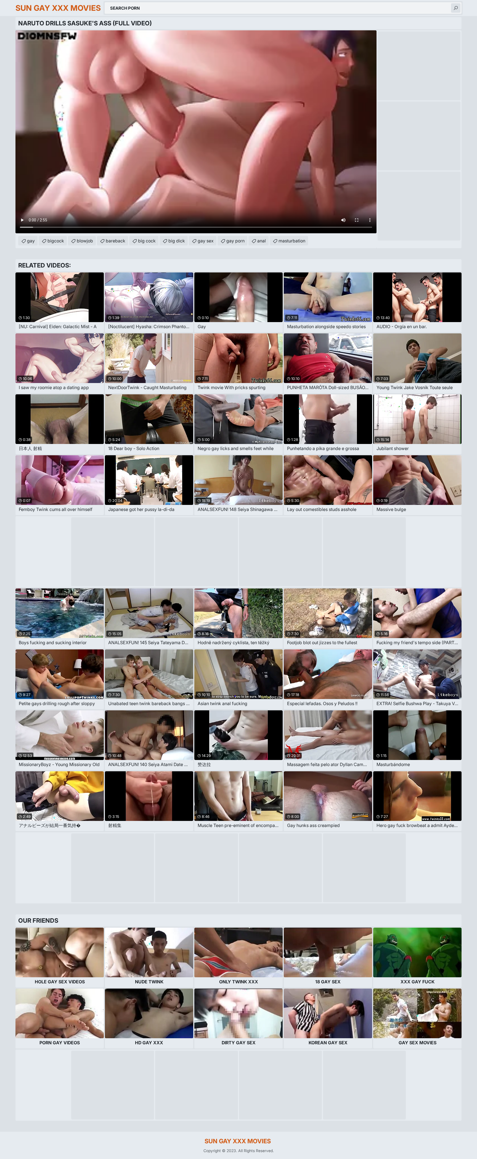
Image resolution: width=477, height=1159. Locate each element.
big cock (147, 240)
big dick (176, 240)
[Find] (455, 8)
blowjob (85, 240)
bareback (115, 240)
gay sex (206, 240)
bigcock (55, 240)
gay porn (235, 240)
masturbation (292, 240)
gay (31, 240)
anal (261, 240)
